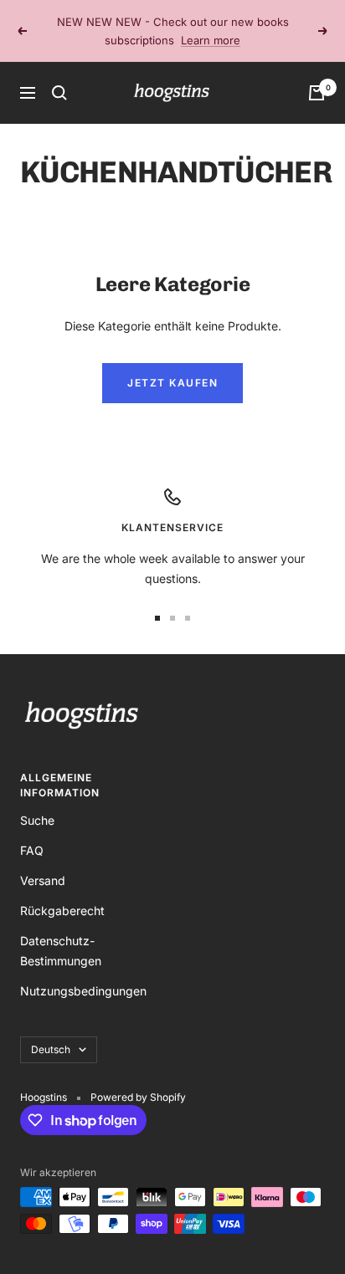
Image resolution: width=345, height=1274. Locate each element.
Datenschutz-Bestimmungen (60, 951)
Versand (42, 880)
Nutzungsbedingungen (83, 991)
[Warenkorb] (316, 92)
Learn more (210, 40)
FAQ (32, 850)
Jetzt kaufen (172, 382)
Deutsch (50, 1049)
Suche (37, 820)
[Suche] (59, 92)
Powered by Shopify (138, 1097)
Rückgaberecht (62, 910)
